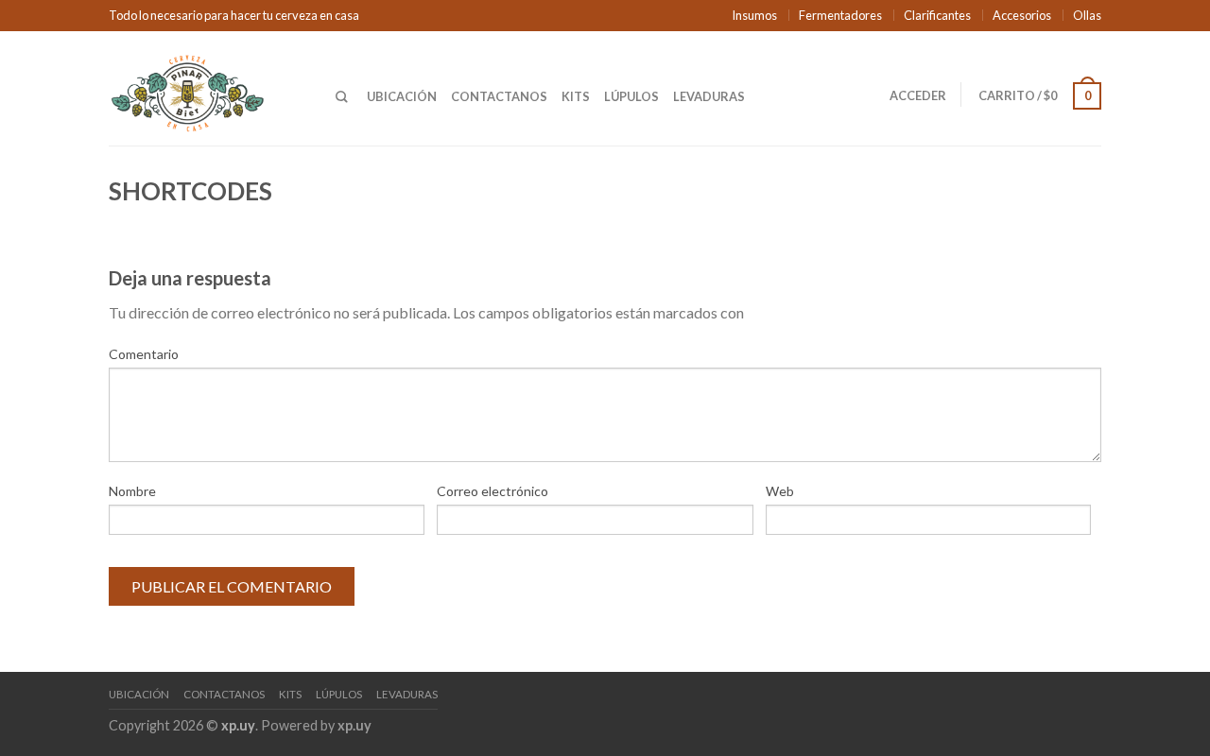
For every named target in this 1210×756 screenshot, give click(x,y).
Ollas (1087, 15)
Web (780, 491)
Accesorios (1022, 15)
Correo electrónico (492, 491)
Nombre (132, 491)
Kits (576, 96)
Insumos (754, 15)
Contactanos (499, 96)
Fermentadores (840, 15)
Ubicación (402, 96)
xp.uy (238, 725)
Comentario (144, 354)
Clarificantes (937, 15)
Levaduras (709, 96)
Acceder (918, 95)
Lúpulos (631, 96)
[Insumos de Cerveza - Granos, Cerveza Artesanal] (208, 88)
